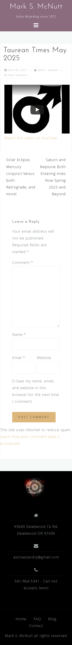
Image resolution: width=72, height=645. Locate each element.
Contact (36, 625)
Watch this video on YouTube (30, 138)
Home (21, 618)
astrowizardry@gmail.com (36, 557)
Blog (52, 618)
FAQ (37, 618)
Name (19, 334)
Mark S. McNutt (36, 6)
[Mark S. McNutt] (34, 486)
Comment (22, 262)
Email (18, 357)
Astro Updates (17, 75)
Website (44, 357)
